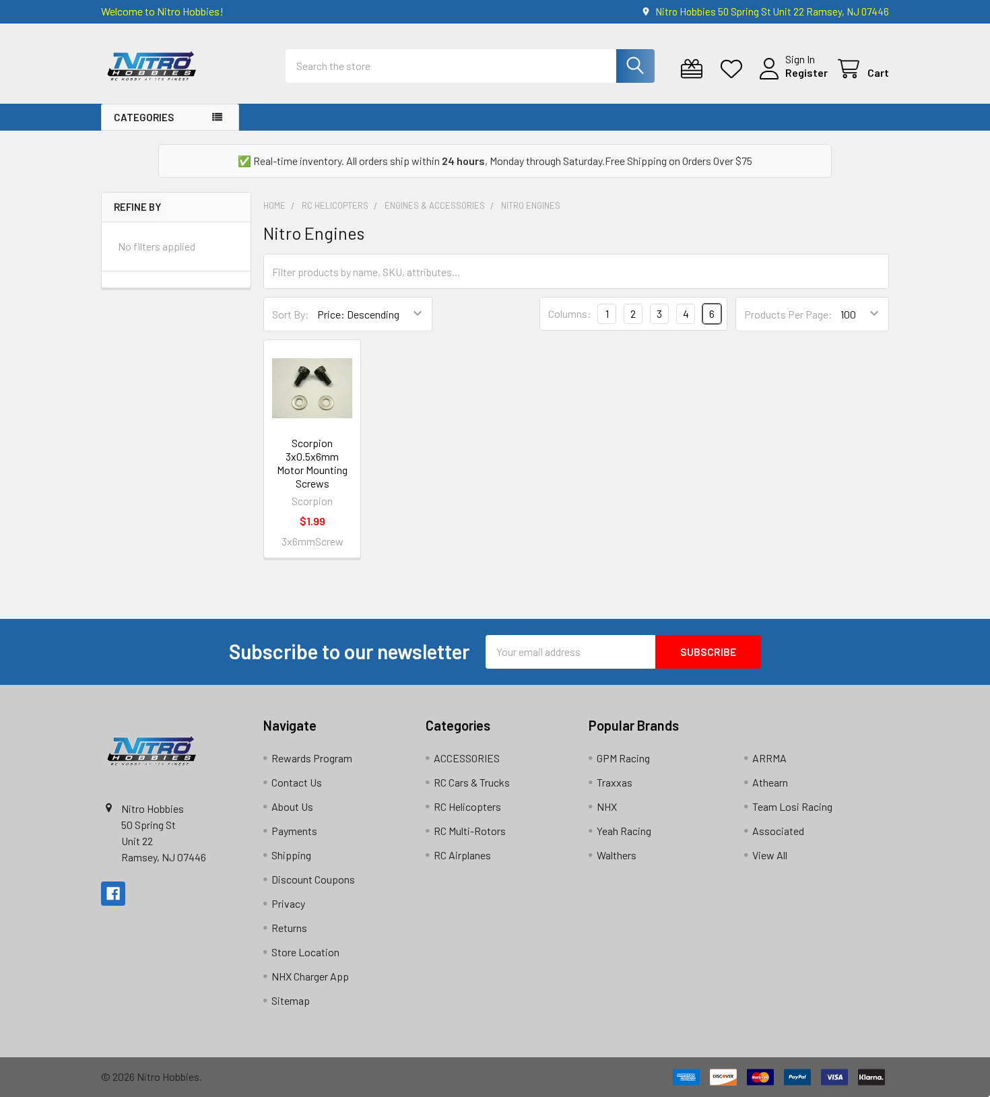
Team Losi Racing (792, 806)
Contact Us (296, 782)
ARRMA (769, 758)
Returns (289, 927)
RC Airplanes (462, 855)
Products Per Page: (788, 314)
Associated (778, 830)
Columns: (569, 313)
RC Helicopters (467, 806)
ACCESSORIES (467, 758)
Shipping (291, 855)
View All (769, 855)
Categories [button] (144, 117)
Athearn (770, 782)
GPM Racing (623, 758)
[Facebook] (113, 894)
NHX (607, 806)
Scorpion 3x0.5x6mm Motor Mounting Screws (312, 463)
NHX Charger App (310, 976)
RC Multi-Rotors (470, 830)
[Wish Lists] (734, 69)
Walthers (616, 855)
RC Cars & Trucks (472, 782)
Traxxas (614, 782)
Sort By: (290, 314)
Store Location (305, 951)
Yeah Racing (624, 830)
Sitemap (290, 1000)
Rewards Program (311, 758)
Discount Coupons (313, 879)
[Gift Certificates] (695, 69)
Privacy (288, 903)
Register (806, 72)
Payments (294, 830)
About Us (292, 806)
